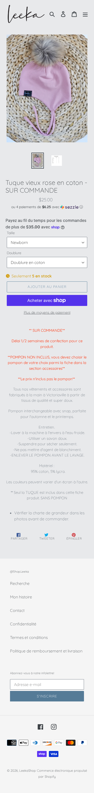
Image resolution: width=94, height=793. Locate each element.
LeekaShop (27, 770)
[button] (47, 207)
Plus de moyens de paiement (47, 312)
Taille (11, 233)
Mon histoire (21, 596)
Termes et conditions (29, 637)
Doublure (14, 253)
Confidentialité (23, 623)
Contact (17, 610)
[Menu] (85, 14)
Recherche (20, 583)
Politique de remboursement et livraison (46, 650)
